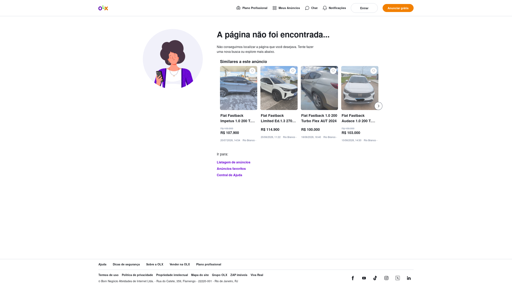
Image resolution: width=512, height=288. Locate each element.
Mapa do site (200, 275)
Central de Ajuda (229, 175)
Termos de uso (108, 275)
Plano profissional (208, 264)
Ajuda (102, 264)
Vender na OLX (180, 264)
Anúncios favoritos (231, 168)
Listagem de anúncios (233, 162)
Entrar (364, 8)
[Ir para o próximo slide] (378, 106)
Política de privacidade (137, 275)
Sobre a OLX (154, 264)
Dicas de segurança (126, 264)
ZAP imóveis (238, 275)
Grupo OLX (219, 275)
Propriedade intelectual (172, 275)
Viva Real (257, 275)
